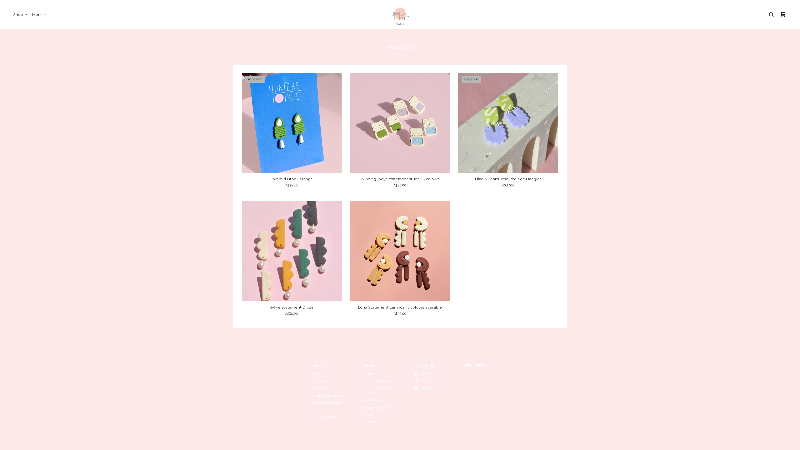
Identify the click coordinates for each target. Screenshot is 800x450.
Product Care (374, 400)
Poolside (319, 388)
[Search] (771, 14)
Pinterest (428, 388)
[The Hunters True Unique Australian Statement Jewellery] (400, 14)
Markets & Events (377, 381)
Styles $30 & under (326, 403)
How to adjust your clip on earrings (384, 390)
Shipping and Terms (379, 407)
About (368, 374)
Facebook (429, 381)
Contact (369, 422)
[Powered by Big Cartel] (476, 365)
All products (322, 381)
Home (317, 374)
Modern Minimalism (328, 396)
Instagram (429, 374)
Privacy (369, 414)
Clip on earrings (324, 417)
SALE (316, 410)
